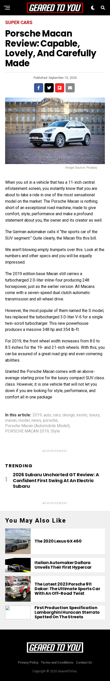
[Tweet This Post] (49, 87)
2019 (37, 415)
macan (11, 420)
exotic (81, 415)
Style (55, 431)
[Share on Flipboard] (59, 87)
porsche (50, 420)
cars (57, 415)
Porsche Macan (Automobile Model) (37, 426)
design (68, 415)
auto (47, 415)
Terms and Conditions (57, 662)
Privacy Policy (28, 662)
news (36, 420)
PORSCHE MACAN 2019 (27, 431)
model (24, 420)
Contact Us (84, 662)
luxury (94, 415)
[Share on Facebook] (38, 87)
